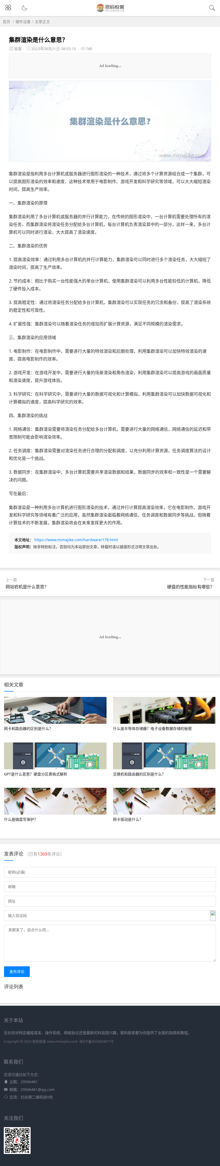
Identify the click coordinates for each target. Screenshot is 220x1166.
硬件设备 (23, 21)
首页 (6, 21)
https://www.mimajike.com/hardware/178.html (76, 539)
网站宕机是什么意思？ (27, 587)
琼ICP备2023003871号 (96, 1041)
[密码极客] (110, 11)
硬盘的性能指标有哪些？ (190, 587)
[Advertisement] (110, 66)
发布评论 (16, 971)
